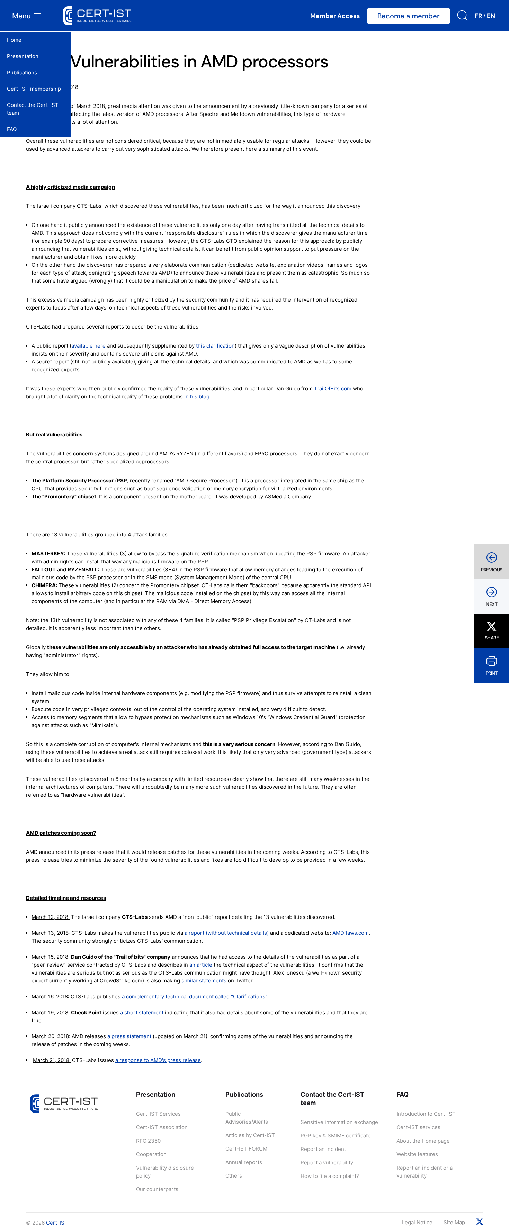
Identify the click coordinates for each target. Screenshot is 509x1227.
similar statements (203, 980)
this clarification (215, 345)
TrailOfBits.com (332, 388)
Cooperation (151, 1154)
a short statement (141, 1012)
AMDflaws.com (350, 933)
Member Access (335, 16)
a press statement (129, 1036)
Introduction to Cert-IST (426, 1113)
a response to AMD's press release (158, 1060)
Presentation (22, 56)
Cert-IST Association (162, 1127)
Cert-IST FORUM (246, 1148)
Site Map (454, 1222)
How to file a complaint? (330, 1176)
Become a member (408, 15)
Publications (22, 72)
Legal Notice (417, 1222)
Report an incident (323, 1149)
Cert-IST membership (34, 88)
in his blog (196, 396)
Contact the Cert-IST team (33, 109)
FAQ (12, 129)
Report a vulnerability (327, 1162)
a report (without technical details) (227, 933)
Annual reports (243, 1162)
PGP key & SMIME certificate (336, 1135)
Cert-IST (57, 1222)
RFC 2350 (148, 1140)
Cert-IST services (418, 1127)
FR (478, 16)
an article (200, 964)
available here (88, 345)
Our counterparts (157, 1189)
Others (233, 1175)
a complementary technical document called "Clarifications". (195, 996)
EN (491, 16)
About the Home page (423, 1140)
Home (14, 40)
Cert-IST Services (158, 1113)
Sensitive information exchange (339, 1122)
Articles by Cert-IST (250, 1135)
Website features (417, 1154)
